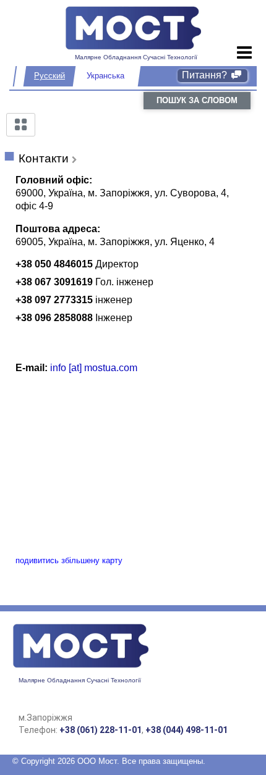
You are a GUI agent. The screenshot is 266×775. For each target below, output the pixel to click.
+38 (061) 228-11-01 (100, 730)
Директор (117, 264)
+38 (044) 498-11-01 (186, 730)
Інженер (113, 317)
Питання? (206, 75)
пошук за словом (197, 100)
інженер (113, 300)
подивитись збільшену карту (68, 560)
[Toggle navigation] (245, 53)
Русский (49, 75)
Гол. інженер (124, 282)
